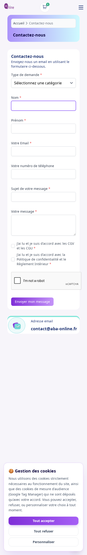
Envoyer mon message (32, 301)
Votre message (24, 211)
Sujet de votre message (30, 188)
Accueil (18, 23)
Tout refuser (43, 531)
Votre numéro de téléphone (32, 166)
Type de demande (26, 75)
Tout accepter (44, 521)
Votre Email (21, 143)
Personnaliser (44, 542)
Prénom (18, 120)
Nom (16, 97)
